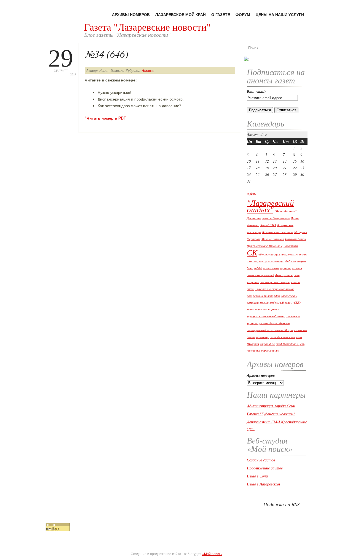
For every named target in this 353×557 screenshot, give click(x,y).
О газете (220, 14)
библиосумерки (295, 261)
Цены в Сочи (257, 476)
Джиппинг (254, 218)
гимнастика (271, 268)
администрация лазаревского (278, 254)
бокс (250, 268)
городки (285, 268)
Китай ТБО (268, 225)
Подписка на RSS (281, 504)
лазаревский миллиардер (263, 296)
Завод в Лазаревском (276, 218)
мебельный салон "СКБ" (285, 303)
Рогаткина (291, 246)
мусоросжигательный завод (266, 316)
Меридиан (253, 239)
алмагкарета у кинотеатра (265, 261)
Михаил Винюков (272, 239)
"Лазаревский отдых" (270, 206)
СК (252, 252)
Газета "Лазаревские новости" (147, 26)
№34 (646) (106, 53)
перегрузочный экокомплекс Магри (270, 330)
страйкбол (267, 344)
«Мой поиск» (212, 553)
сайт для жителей (282, 337)
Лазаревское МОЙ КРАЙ (180, 14)
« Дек (251, 193)
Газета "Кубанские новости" (271, 413)
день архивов (284, 275)
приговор (262, 337)
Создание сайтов (261, 460)
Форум (243, 14)
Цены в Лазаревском (263, 484)
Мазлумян (300, 232)
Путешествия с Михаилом (264, 246)
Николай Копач (295, 239)
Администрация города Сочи (271, 405)
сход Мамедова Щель (290, 344)
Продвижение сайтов (265, 468)
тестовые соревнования (263, 350)
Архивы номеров (131, 14)
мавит (264, 303)
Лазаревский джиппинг (277, 232)
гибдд (258, 268)
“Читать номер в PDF (105, 118)
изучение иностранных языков (274, 289)
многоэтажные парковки (263, 309)
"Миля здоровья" (285, 211)
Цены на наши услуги (280, 14)
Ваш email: (256, 91)
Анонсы (148, 70)
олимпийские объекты (275, 323)
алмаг (303, 254)
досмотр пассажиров (275, 282)
